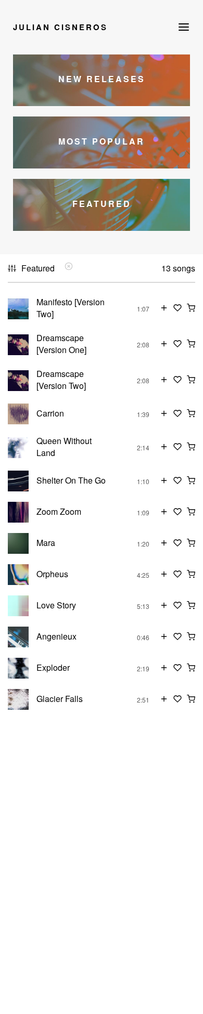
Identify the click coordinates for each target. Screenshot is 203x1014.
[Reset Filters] (69, 267)
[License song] (191, 309)
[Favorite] (177, 309)
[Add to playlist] (164, 309)
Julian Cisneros (60, 27)
